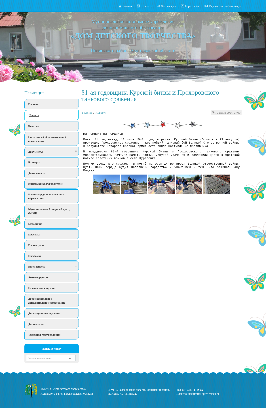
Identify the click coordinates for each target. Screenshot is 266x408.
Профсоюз (34, 256)
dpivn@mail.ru (210, 393)
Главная (127, 6)
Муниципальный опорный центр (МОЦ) (49, 211)
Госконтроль (36, 245)
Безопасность (36, 266)
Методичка (35, 224)
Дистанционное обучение (44, 313)
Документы (35, 152)
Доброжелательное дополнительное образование (46, 301)
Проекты (34, 234)
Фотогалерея (168, 6)
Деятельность (36, 173)
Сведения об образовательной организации (47, 139)
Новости (34, 115)
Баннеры (34, 162)
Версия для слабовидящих (225, 6)
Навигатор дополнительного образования (46, 196)
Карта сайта (192, 6)
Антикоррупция (38, 277)
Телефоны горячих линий (44, 335)
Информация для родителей (45, 184)
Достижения (36, 324)
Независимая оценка (41, 288)
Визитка (33, 126)
